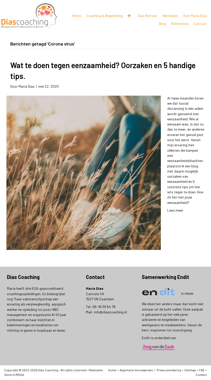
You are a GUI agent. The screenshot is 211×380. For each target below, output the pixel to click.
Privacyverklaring (169, 370)
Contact (201, 374)
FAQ (201, 370)
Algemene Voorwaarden (136, 370)
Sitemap (190, 370)
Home (112, 370)
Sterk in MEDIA (14, 374)
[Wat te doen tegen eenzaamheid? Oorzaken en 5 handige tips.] (83, 172)
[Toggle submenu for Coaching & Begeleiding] (129, 16)
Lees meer (175, 210)
